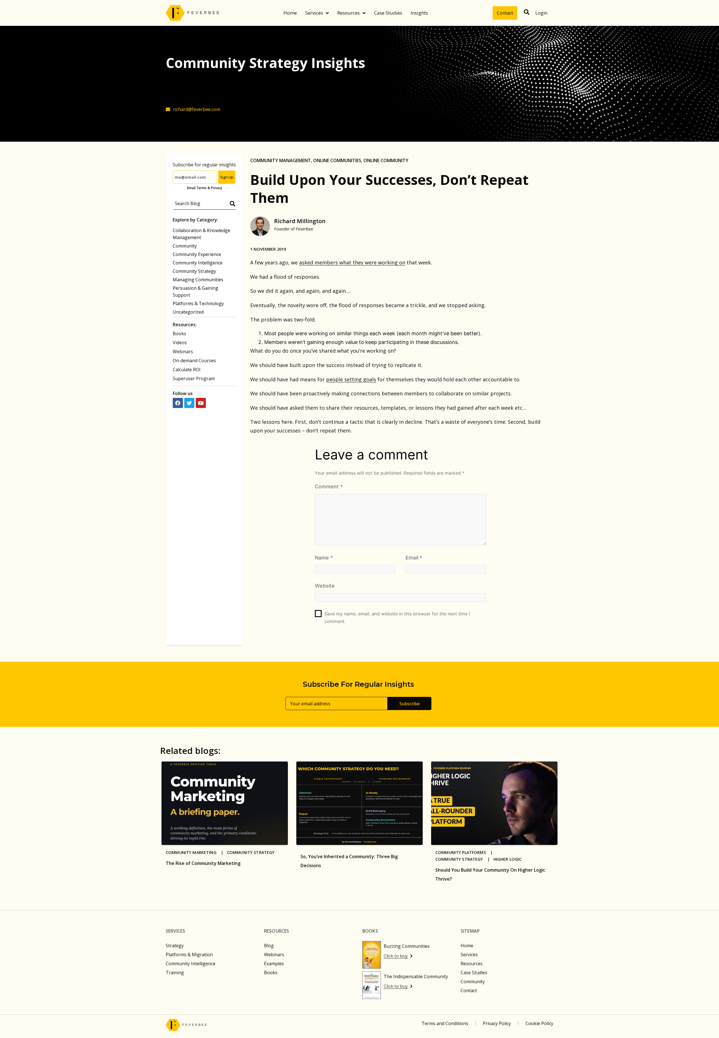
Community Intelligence (197, 263)
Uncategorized (188, 312)
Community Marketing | (196, 852)
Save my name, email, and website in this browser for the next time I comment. (397, 617)
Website (325, 586)
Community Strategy (194, 271)
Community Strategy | (464, 859)
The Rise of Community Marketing (203, 863)
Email (414, 558)
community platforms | (465, 852)
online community (385, 160)
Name (324, 558)
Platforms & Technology (198, 303)
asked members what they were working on (352, 262)
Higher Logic (507, 859)
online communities (337, 160)
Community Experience (197, 254)
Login (541, 13)
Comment (329, 486)
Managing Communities (198, 280)
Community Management (280, 160)
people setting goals (351, 379)
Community (185, 246)
